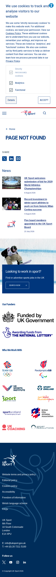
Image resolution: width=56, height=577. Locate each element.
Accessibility (8, 492)
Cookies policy (9, 486)
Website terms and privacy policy (19, 474)
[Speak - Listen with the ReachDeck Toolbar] (51, 5)
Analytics (19, 83)
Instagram (17, 562)
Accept (44, 100)
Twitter (4, 562)
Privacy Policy (13, 61)
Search (44, 113)
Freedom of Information (14, 497)
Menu (4, 113)
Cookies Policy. (13, 33)
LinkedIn (11, 158)
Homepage (28, 113)
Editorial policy (9, 480)
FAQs (5, 509)
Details (11, 100)
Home (12, 129)
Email (18, 158)
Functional (19, 90)
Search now (14, 285)
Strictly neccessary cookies (19, 72)
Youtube (10, 562)
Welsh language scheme (14, 503)
